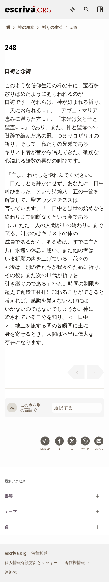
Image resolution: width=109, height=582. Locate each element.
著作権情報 (75, 562)
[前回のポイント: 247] (76, 372)
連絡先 (11, 571)
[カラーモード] (73, 9)
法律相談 (39, 553)
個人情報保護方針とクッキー (31, 562)
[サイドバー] (100, 9)
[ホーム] (10, 27)
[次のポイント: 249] (96, 372)
